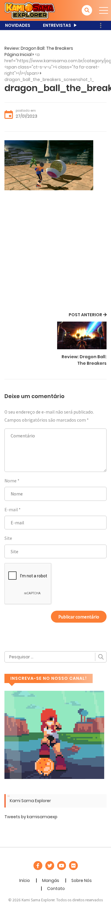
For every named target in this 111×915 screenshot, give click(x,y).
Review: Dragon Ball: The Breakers (38, 48)
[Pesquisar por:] (55, 657)
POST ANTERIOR (85, 315)
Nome (10, 481)
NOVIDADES (17, 25)
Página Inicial (18, 54)
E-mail (11, 509)
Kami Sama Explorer (30, 801)
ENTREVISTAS (57, 25)
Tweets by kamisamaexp (30, 817)
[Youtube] (61, 865)
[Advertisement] (55, 252)
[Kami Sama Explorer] (29, 10)
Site (8, 538)
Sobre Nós (81, 880)
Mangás (50, 880)
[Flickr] (73, 865)
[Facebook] (37, 865)
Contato (56, 888)
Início (24, 880)
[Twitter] (49, 865)
